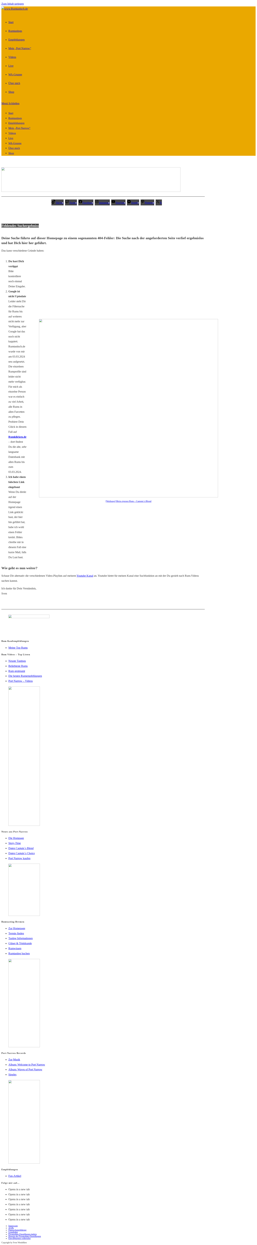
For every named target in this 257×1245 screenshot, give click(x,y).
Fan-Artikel (14, 1175)
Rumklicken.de (17, 436)
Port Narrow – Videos (20, 680)
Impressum (13, 1226)
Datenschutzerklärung (17, 1230)
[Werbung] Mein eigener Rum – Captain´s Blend (128, 501)
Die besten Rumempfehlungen (25, 675)
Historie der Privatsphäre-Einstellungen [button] (24, 1236)
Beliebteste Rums (18, 665)
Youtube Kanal (85, 575)
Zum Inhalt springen (12, 3)
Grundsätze (13, 1232)
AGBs (11, 1228)
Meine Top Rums (18, 647)
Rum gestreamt (16, 671)
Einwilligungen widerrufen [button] (19, 1238)
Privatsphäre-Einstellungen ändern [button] (22, 1234)
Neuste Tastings (17, 660)
